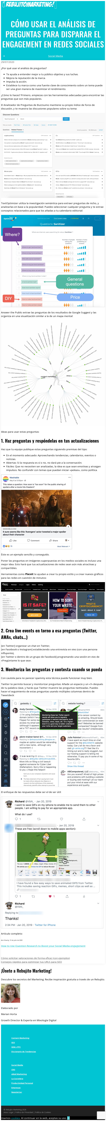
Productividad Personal (22, 1083)
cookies (15, 1118)
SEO (13, 1042)
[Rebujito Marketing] (28, 6)
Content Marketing (20, 1038)
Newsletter (16, 1092)
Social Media (55, 56)
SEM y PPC (16, 1047)
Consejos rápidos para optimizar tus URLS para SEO (31, 962)
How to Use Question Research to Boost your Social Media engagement (43, 946)
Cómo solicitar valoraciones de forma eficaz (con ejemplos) (35, 958)
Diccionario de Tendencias (23, 1051)
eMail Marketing (19, 1074)
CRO (13, 1069)
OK (68, 1118)
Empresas (16, 1087)
